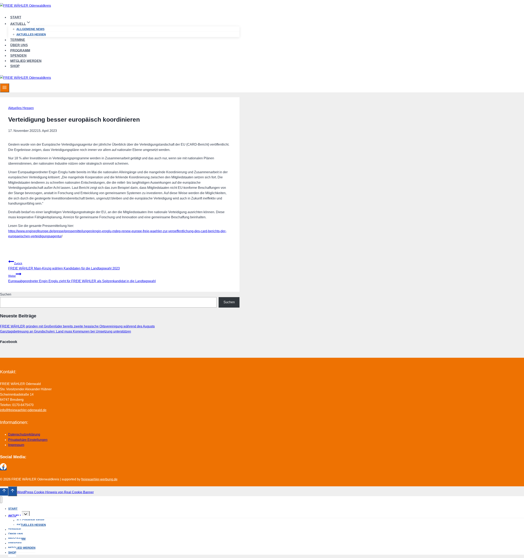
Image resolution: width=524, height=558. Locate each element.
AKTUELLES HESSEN (31, 34)
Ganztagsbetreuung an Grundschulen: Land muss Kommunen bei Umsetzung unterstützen (65, 331)
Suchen (5, 294)
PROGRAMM (20, 50)
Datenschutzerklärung (24, 434)
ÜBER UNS (19, 45)
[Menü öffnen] (4, 87)
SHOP (15, 66)
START (15, 17)
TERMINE (17, 40)
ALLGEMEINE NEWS (30, 29)
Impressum (16, 445)
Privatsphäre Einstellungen (27, 439)
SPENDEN (18, 55)
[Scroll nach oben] (4, 492)
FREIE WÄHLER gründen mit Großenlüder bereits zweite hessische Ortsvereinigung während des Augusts (77, 326)
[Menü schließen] (1, 499)
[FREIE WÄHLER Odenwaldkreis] (25, 5)
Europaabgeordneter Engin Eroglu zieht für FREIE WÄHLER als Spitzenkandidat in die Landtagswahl (82, 278)
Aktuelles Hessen (21, 108)
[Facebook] (3, 468)
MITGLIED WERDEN (26, 60)
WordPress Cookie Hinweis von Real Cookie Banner (55, 492)
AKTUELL (15, 515)
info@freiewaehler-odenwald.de (23, 410)
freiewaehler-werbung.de (99, 479)
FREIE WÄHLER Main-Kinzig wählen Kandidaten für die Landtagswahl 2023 (64, 266)
